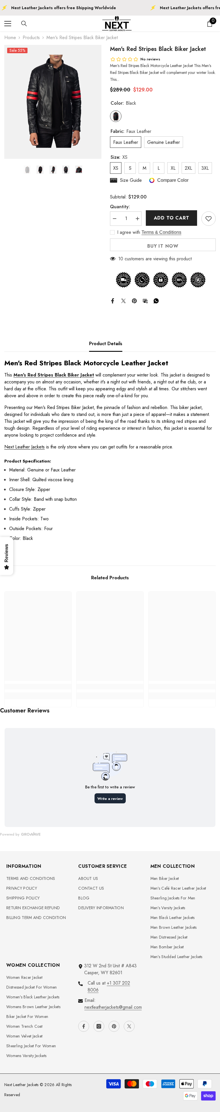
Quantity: (120, 206)
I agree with (128, 232)
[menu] (7, 23)
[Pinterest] (134, 300)
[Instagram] (98, 1026)
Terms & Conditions (161, 232)
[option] (52, 102)
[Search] (24, 23)
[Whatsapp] (156, 300)
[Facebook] (112, 300)
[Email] (145, 300)
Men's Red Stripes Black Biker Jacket (53, 375)
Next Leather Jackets (24, 447)
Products (31, 37)
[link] (38, 686)
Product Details (105, 343)
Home (10, 37)
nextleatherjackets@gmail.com (113, 1007)
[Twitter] (123, 300)
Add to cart (171, 218)
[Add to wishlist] (208, 218)
